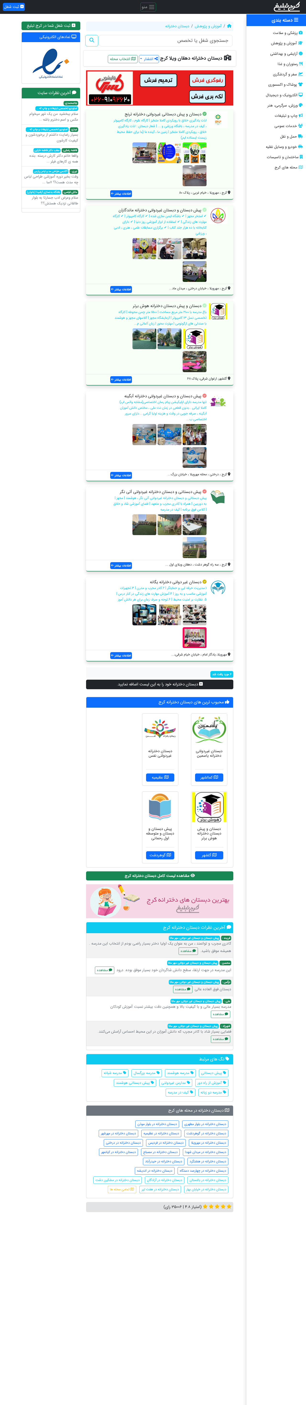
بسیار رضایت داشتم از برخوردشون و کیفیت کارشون (52, 135)
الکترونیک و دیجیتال (281, 95)
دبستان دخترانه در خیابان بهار (206, 1189)
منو (145, 6)
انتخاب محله (120, 59)
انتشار (148, 59)
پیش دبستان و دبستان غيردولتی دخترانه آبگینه (162, 396)
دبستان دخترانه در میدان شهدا (205, 1152)
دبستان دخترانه (177, 26)
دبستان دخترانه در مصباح (160, 1152)
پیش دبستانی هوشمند (133, 1083)
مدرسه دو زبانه (212, 1092)
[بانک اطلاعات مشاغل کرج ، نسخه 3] (287, 7)
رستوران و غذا (288, 64)
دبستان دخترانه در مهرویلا (208, 1142)
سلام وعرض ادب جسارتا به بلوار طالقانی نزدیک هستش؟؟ (52, 198)
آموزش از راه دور (210, 1083)
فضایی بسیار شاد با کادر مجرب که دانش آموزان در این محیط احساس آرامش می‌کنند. (164, 1033)
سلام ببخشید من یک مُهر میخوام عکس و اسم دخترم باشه (53, 112)
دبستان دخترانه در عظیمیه (161, 1133)
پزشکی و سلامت (285, 33)
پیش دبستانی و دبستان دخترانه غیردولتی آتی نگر (160, 492)
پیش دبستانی (212, 1073)
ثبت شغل (12, 7)
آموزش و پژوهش (284, 43)
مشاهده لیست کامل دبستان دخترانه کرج (158, 876)
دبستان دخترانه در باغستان (208, 1180)
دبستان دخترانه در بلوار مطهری (205, 1124)
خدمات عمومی (285, 126)
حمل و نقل (288, 137)
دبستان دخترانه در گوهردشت (206, 1133)
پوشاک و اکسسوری (282, 85)
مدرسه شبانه (113, 1073)
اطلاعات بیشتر (122, 193)
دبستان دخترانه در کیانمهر (118, 1152)
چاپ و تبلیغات (286, 116)
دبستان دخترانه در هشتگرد (208, 1161)
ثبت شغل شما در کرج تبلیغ (49, 25)
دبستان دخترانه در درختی (123, 1142)
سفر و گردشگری (285, 74)
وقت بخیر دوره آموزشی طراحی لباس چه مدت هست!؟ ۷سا (51, 177)
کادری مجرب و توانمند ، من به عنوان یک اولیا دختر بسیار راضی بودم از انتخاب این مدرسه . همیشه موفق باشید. (160, 945)
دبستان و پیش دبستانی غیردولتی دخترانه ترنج (163, 114)
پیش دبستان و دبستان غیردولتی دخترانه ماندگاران (160, 210)
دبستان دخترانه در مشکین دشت (117, 1180)
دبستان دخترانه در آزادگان (164, 1180)
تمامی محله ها (120, 1189)
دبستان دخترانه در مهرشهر (118, 1133)
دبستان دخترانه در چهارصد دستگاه (203, 1170)
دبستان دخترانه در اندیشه (154, 1170)
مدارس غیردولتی (174, 1083)
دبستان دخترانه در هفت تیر (160, 1189)
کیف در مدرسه (179, 1092)
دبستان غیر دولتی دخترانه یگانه (175, 582)
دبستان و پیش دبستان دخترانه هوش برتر (167, 306)
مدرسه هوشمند (179, 1073)
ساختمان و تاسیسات (283, 157)
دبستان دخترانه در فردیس (166, 1142)
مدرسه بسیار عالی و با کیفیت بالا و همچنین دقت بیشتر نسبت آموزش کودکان (170, 1008)
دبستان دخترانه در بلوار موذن (157, 1124)
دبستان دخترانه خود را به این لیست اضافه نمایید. (158, 684)
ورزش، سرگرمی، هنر (283, 105)
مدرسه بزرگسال (145, 1073)
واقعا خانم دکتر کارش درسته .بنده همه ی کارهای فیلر (53, 156)
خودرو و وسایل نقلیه (281, 147)
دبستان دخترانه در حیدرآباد (163, 1161)
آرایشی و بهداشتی (284, 54)
